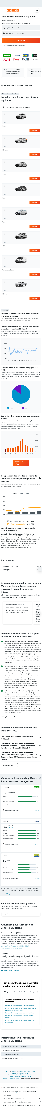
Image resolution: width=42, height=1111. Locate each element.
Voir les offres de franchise (10, 970)
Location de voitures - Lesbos (11, 1078)
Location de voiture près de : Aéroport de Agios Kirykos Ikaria (19, 1021)
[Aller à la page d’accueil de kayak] (13, 10)
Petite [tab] (15, 493)
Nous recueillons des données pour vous (17, 1102)
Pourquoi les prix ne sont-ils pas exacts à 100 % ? (19, 1105)
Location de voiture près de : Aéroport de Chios (19, 1013)
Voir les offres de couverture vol (11, 949)
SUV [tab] (21, 493)
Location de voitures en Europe (26, 1071)
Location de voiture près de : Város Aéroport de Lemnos (19, 1016)
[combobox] (10, 20)
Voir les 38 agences (7, 894)
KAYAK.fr (7, 1071)
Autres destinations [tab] (20, 992)
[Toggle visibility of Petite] (10, 408)
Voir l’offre (34, 130)
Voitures (14, 1071)
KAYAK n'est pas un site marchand (14, 1098)
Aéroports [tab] (7, 992)
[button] (3, 10)
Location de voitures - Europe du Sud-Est (20, 1076)
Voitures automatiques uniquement (14, 46)
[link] (21, 463)
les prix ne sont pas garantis (10, 1092)
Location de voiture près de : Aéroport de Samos (19, 1005)
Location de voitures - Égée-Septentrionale (19, 1075)
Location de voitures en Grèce (20, 1073)
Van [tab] (27, 493)
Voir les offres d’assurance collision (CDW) (15, 946)
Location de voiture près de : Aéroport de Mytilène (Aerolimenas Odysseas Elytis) (20, 1009)
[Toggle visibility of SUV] (24, 408)
